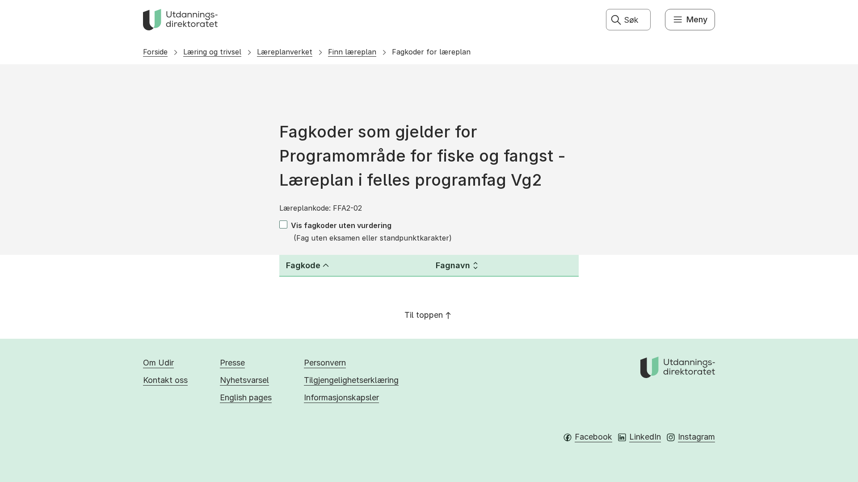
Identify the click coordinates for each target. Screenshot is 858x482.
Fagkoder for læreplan (431, 51)
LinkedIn (645, 436)
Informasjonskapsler (341, 397)
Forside (155, 51)
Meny (696, 19)
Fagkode (303, 265)
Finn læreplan (352, 51)
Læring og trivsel (212, 51)
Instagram (696, 436)
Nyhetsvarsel (244, 380)
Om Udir (158, 362)
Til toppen (423, 315)
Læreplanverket (284, 51)
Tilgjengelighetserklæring (351, 380)
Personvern (325, 362)
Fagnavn (453, 265)
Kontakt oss (165, 380)
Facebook (593, 436)
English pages (246, 397)
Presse (232, 362)
